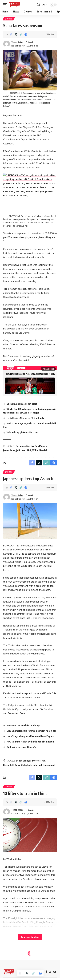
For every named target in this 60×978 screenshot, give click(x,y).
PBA (29, 450)
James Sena (9, 450)
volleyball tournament (43, 765)
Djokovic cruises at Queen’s (21, 747)
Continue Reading (30, 937)
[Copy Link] (21, 34)
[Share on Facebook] (11, 34)
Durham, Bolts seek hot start (22, 403)
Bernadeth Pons (11, 765)
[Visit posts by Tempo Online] (6, 44)
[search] (38, 4)
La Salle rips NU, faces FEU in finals (25, 418)
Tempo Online (17, 42)
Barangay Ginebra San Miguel (31, 446)
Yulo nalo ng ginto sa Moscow (22, 432)
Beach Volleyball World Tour (30, 760)
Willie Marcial (39, 450)
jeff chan (20, 450)
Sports (9, 19)
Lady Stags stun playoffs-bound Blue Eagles (30, 736)
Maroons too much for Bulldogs (23, 725)
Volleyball (26, 765)
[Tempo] (15, 4)
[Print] (26, 34)
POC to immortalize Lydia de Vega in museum (31, 741)
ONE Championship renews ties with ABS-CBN (31, 730)
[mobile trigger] (6, 4)
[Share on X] (16, 34)
